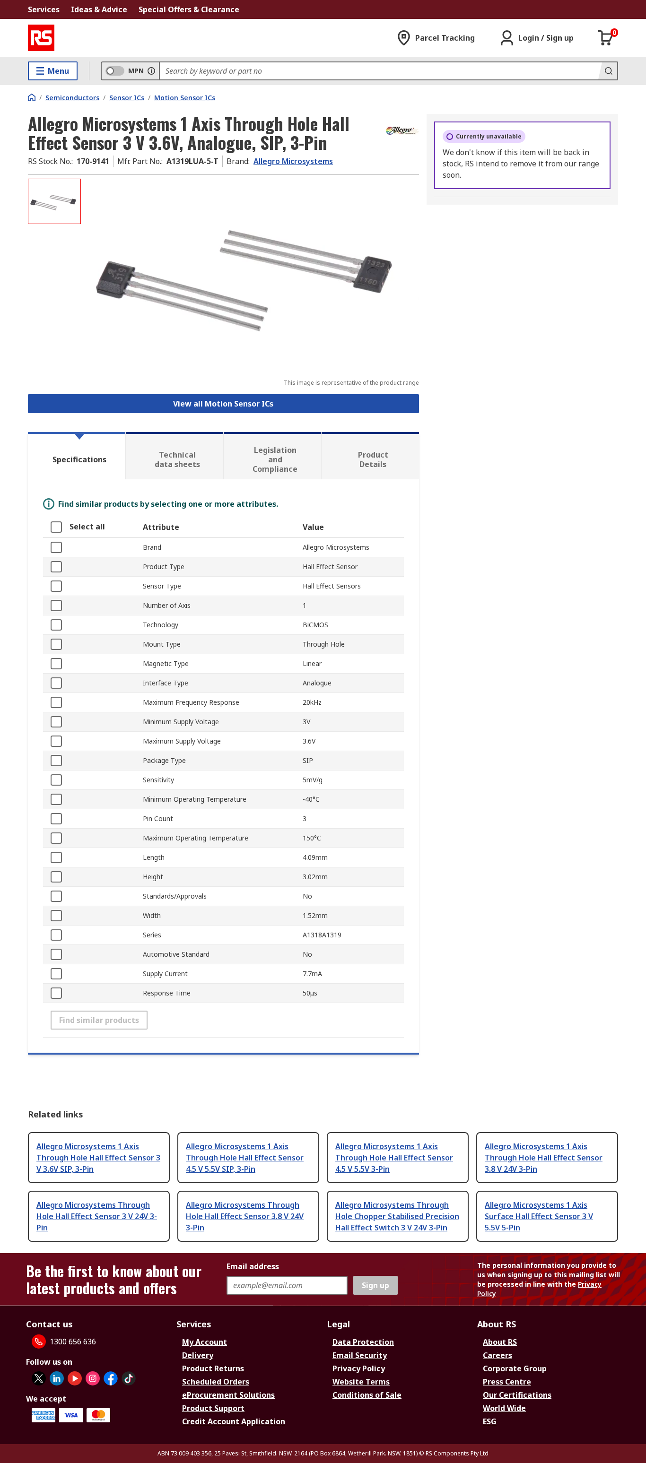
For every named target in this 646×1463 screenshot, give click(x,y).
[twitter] (39, 1378)
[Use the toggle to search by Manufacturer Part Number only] (151, 71)
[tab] (76, 455)
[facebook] (111, 1378)
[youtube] (75, 1378)
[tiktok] (129, 1378)
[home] (31, 97)
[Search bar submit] (607, 70)
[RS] (41, 38)
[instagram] (93, 1378)
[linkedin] (57, 1378)
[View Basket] (606, 37)
